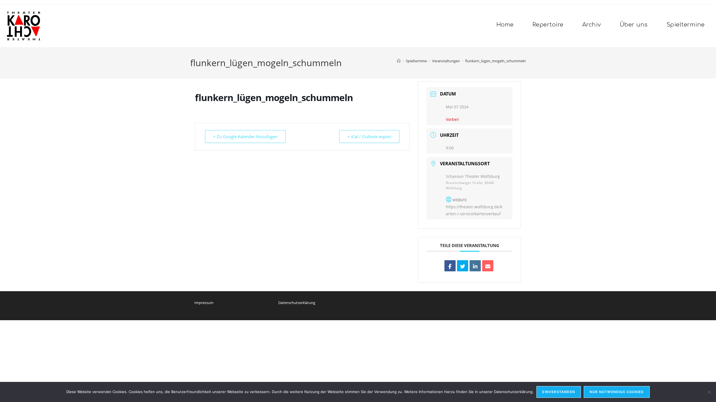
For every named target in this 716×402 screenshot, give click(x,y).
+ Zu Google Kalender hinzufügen (245, 136)
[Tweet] (462, 265)
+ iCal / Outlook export (369, 136)
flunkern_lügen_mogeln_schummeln (495, 60)
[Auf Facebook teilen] (450, 265)
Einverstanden (558, 392)
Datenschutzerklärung (296, 302)
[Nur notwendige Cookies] (709, 392)
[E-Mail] (487, 265)
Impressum (203, 302)
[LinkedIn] (475, 265)
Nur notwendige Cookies (617, 392)
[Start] (399, 60)
